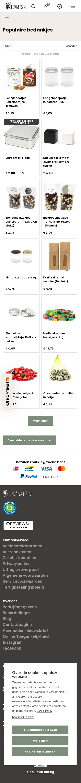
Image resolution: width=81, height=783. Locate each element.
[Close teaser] (13, 372)
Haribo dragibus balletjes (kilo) (54, 335)
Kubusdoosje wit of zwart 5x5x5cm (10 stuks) (56, 161)
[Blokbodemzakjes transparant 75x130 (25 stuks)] (21, 196)
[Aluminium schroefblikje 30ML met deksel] (21, 312)
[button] (7, 391)
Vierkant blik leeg (18, 158)
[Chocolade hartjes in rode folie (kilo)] (21, 372)
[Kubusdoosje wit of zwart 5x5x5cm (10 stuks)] (59, 136)
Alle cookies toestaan (40, 730)
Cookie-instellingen (40, 751)
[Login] (59, 6)
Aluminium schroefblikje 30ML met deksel (22, 337)
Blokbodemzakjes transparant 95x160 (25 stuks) (57, 221)
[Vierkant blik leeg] (21, 136)
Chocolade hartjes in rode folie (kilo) (20, 395)
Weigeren (40, 741)
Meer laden (40, 420)
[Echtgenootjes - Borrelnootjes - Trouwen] (21, 77)
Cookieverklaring (40, 772)
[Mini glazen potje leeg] (21, 256)
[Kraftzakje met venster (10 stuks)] (59, 256)
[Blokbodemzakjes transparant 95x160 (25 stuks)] (59, 196)
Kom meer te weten (23, 717)
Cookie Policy (44, 710)
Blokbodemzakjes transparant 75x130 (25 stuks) (22, 221)
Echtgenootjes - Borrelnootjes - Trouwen (17, 102)
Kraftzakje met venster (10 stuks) (55, 279)
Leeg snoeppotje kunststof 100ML (55, 100)
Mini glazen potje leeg (21, 277)
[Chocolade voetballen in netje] (59, 372)
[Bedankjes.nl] (15, 6)
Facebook (12, 648)
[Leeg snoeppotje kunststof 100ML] (59, 77)
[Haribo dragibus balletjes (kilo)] (59, 312)
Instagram (13, 642)
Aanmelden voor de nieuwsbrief (29, 440)
